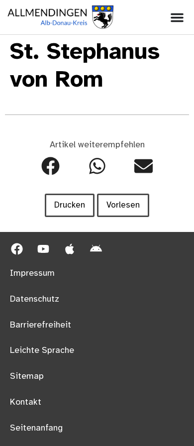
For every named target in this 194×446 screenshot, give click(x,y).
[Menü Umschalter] (177, 17)
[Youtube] (43, 249)
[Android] (96, 249)
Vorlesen (123, 205)
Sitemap (27, 376)
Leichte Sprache (42, 350)
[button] (50, 166)
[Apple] (70, 249)
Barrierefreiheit (40, 325)
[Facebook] (17, 249)
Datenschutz (34, 299)
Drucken (69, 205)
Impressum (32, 273)
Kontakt (25, 402)
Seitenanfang (36, 428)
